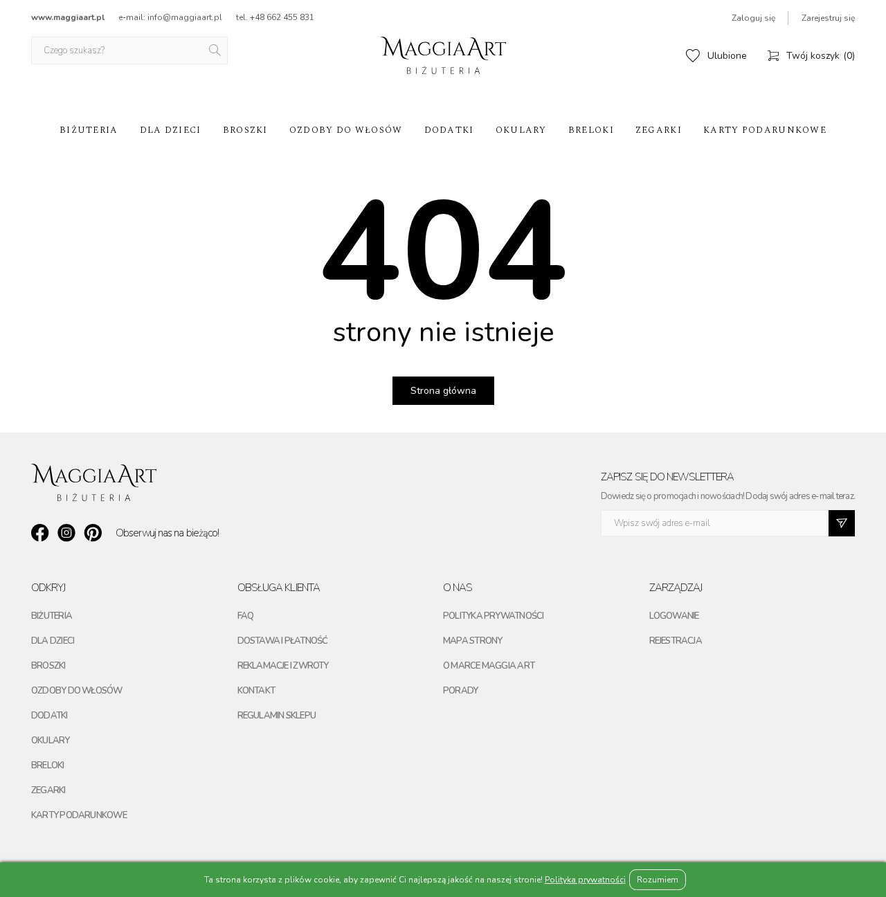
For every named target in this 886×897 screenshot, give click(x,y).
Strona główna (443, 390)
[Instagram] (66, 533)
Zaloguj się (753, 18)
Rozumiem (657, 879)
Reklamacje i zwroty (283, 666)
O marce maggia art (488, 666)
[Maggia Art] (443, 55)
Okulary (521, 130)
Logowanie (674, 616)
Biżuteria (89, 130)
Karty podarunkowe (764, 130)
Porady (460, 691)
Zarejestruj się (828, 18)
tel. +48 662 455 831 (275, 17)
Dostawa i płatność (282, 641)
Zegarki (658, 130)
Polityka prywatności (493, 616)
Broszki (245, 130)
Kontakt (256, 691)
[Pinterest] (93, 533)
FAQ (245, 616)
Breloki (591, 130)
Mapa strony (472, 641)
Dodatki (449, 130)
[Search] (216, 50)
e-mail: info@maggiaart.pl (170, 17)
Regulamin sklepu (276, 715)
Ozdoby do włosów (346, 130)
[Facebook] (40, 533)
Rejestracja (675, 641)
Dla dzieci (170, 130)
